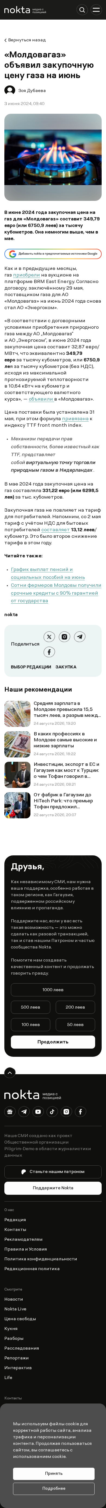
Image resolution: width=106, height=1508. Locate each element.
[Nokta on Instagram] (66, 1112)
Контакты (15, 1230)
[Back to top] (9, 1072)
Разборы (14, 1339)
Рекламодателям (23, 1239)
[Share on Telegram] (79, 636)
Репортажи (16, 1358)
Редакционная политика (32, 1269)
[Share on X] (49, 636)
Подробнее (54, 1489)
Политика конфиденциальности (40, 1259)
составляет (55, 530)
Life (8, 1378)
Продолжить (53, 1042)
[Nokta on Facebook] (80, 1112)
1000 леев (53, 990)
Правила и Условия (25, 1249)
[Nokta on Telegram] (23, 1112)
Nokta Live (15, 1309)
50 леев (75, 1025)
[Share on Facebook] (49, 652)
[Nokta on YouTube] (38, 1112)
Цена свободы (20, 1319)
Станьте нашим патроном (57, 1172)
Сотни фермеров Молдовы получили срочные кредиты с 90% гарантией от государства (56, 593)
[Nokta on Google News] (9, 1112)
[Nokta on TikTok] (52, 1112)
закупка (65, 667)
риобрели (28, 275)
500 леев (30, 1007)
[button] (82, 9)
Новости (13, 1299)
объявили (41, 399)
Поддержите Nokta (53, 1188)
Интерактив (18, 1368)
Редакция (15, 1220)
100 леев (30, 1025)
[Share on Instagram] (64, 636)
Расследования (21, 1348)
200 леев (75, 1007)
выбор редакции (31, 667)
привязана (75, 419)
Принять (54, 1474)
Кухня (11, 1329)
